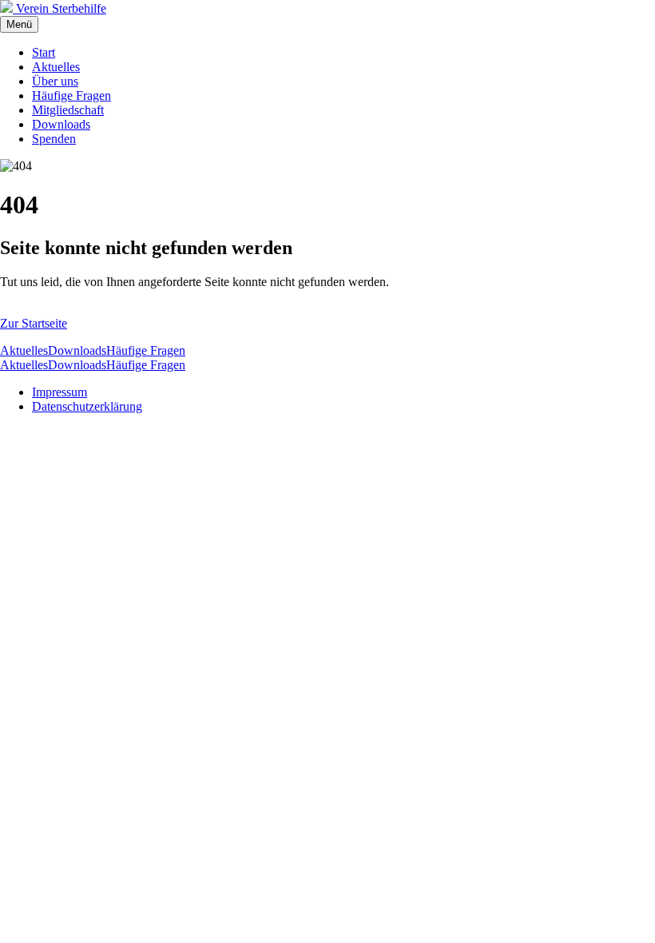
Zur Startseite (33, 323)
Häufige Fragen (71, 95)
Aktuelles (56, 67)
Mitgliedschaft (68, 110)
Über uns (55, 81)
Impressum (59, 392)
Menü (19, 24)
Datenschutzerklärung (87, 406)
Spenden (54, 138)
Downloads (61, 124)
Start (43, 52)
